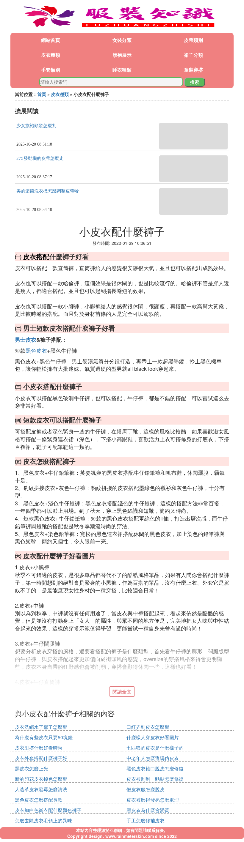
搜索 (194, 82)
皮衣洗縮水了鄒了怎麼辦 (41, 726)
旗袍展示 (122, 54)
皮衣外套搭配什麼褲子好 (41, 758)
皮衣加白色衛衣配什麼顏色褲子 (48, 810)
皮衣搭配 (36, 256)
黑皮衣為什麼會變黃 (147, 810)
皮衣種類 (50, 54)
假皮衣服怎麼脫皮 (145, 789)
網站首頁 (50, 40)
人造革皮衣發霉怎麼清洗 (41, 789)
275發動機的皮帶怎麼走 (40, 158)
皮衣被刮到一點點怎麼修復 (155, 778)
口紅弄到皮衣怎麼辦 (147, 726)
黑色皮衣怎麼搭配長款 (38, 799)
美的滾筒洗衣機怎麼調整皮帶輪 (47, 191)
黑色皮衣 (36, 350)
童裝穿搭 (193, 69)
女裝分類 (122, 40)
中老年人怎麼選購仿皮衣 (152, 758)
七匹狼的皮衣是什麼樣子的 (155, 747)
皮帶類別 (193, 40)
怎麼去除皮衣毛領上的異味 (43, 820)
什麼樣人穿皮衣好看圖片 (152, 737)
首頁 (41, 94)
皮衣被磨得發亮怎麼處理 (152, 799)
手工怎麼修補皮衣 (145, 820)
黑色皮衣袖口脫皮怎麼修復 (155, 768)
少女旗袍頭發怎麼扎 (36, 125)
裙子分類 (193, 54)
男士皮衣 (25, 339)
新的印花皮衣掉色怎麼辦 (41, 778)
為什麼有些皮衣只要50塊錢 (44, 737)
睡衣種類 (122, 69)
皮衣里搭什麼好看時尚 (38, 747)
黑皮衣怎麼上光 (31, 768)
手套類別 (50, 69)
